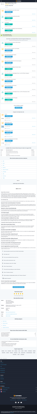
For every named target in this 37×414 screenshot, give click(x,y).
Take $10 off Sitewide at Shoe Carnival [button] (10, 85)
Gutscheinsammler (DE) (5, 387)
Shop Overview (2, 368)
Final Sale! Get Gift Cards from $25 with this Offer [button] (12, 16)
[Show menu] (1, 1)
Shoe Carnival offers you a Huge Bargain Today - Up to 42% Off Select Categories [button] (17, 73)
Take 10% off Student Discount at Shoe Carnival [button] (12, 10)
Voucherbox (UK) (4, 389)
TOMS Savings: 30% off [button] (8, 122)
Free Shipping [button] (7, 22)
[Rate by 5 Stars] (22, 293)
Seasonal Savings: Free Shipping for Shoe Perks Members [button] (13, 28)
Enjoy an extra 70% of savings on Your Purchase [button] (12, 48)
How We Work (2, 372)
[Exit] (35, 412)
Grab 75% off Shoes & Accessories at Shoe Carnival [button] (12, 42)
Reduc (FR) (4, 391)
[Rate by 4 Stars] (20, 293)
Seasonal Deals (2, 383)
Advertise (1, 376)
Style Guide (2, 378)
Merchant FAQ (2, 370)
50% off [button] (6, 114)
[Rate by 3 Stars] (18, 293)
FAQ (1, 366)
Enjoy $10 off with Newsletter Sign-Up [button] (10, 54)
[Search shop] (36, 1)
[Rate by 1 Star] (14, 293)
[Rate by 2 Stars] (16, 293)
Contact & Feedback (3, 364)
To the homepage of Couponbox (18, 1)
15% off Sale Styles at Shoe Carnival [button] (10, 79)
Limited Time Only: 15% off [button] (9, 130)
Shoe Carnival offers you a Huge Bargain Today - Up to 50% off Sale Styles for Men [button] (17, 91)
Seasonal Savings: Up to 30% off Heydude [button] (11, 97)
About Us (1, 362)
